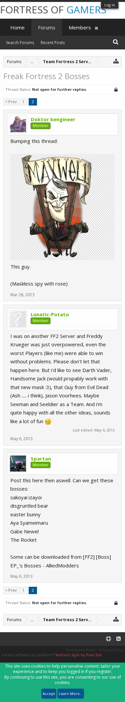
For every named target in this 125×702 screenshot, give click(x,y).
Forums (46, 27)
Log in (109, 4)
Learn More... (71, 693)
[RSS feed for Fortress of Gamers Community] (118, 639)
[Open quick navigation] (116, 61)
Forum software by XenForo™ (28, 654)
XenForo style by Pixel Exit (78, 654)
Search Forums (20, 42)
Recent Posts (53, 42)
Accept (49, 693)
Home (17, 27)
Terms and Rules (80, 649)
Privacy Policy (111, 649)
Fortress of (53, 9)
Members (80, 27)
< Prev (11, 102)
